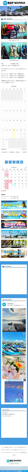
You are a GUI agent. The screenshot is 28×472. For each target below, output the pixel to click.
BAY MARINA (16, 463)
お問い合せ (8, 452)
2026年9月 (24, 149)
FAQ (18, 447)
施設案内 (7, 447)
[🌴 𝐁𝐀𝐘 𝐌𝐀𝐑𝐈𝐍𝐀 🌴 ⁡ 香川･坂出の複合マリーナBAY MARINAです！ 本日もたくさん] (14, 391)
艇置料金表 (21, 447)
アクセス (19, 449)
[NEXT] (25, 167)
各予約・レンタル (12, 447)
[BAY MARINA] (14, 3)
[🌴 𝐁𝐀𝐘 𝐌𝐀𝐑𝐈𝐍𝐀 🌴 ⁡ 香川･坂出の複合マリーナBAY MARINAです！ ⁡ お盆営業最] (14, 367)
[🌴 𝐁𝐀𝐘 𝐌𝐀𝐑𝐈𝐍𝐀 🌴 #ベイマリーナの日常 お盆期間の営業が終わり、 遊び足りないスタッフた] (14, 320)
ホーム (3, 447)
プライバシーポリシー (15, 452)
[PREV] (2, 167)
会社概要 (14, 449)
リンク (10, 449)
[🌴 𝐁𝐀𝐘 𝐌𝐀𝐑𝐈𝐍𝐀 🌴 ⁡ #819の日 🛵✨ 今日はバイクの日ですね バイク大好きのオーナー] (14, 343)
